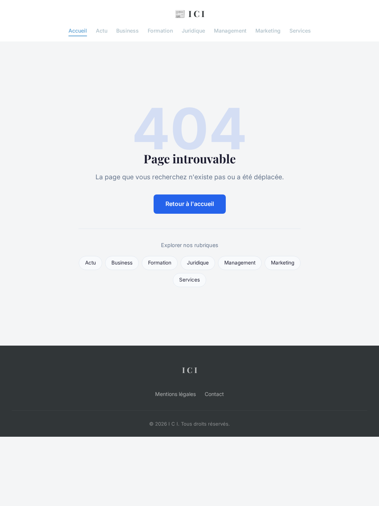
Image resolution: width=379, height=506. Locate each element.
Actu (101, 30)
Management (230, 30)
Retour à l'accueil (189, 203)
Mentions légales (175, 394)
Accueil (77, 30)
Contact (214, 394)
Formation (160, 30)
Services (300, 30)
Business (127, 30)
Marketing (268, 30)
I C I (189, 13)
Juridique (193, 30)
